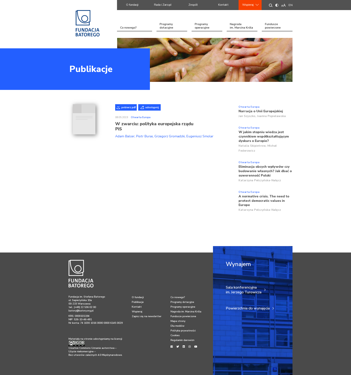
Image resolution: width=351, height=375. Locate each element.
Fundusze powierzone (273, 26)
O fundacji (132, 5)
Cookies (175, 335)
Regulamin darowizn (182, 340)
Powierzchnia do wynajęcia (248, 308)
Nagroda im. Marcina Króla (241, 26)
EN (290, 5)
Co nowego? (128, 28)
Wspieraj (248, 5)
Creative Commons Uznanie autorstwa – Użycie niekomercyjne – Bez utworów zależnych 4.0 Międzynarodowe (95, 351)
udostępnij (152, 107)
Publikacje (90, 69)
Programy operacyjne (202, 26)
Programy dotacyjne (166, 26)
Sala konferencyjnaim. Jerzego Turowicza (243, 290)
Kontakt (223, 5)
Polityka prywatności (183, 330)
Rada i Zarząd (162, 5)
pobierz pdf (128, 107)
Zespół (193, 5)
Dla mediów (177, 326)
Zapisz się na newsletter (146, 316)
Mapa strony (178, 321)
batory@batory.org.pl (81, 310)
